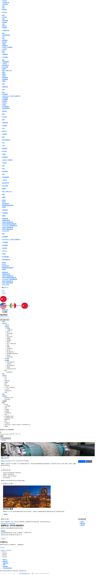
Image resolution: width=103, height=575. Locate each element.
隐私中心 (5, 559)
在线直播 (4, 27)
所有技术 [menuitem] (4, 396)
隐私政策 (5, 561)
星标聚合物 (5, 86)
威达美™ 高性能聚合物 (7, 227)
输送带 (4, 440)
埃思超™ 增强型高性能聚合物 (9, 224)
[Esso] (4, 556)
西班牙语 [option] (19, 305)
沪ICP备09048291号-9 (24, 573)
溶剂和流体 (5, 77)
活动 (3, 24)
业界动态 (82, 525)
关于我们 (4, 17)
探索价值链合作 (6, 108)
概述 (3, 15)
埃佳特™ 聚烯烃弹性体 (7, 229)
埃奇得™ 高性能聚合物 (7, 222)
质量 (3, 18)
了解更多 (5, 514)
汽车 (3, 38)
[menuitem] (5, 287)
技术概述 (4, 22)
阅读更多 (3, 531)
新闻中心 (4, 25)
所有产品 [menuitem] (4, 323)
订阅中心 (4, 103)
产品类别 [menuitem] (6, 326)
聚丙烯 (4, 207)
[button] (4, 299)
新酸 (3, 72)
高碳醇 (4, 68)
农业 (3, 36)
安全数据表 (5, 99)
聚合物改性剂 (5, 203)
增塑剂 (4, 74)
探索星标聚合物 (6, 220)
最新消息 (82, 523)
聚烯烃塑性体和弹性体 (7, 205)
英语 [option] (8, 305)
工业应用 (4, 49)
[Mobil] (4, 553)
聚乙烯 (4, 202)
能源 (3, 50)
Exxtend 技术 (5, 231)
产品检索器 (5, 97)
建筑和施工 (5, 40)
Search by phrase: (4, 434)
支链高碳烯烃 (5, 61)
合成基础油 (5, 54)
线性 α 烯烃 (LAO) (7, 70)
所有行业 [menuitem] (4, 375)
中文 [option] (29, 305)
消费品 (4, 43)
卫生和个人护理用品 (7, 47)
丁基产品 (4, 63)
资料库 (4, 104)
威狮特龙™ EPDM (5, 461)
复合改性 (4, 42)
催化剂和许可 (5, 65)
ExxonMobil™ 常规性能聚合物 (9, 225)
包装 (3, 52)
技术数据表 (5, 94)
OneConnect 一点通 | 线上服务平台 (11, 96)
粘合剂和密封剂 (6, 35)
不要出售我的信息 (7, 568)
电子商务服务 (5, 106)
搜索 (2, 436)
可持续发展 (5, 20)
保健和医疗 (5, 45)
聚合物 (4, 75)
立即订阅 (2, 547)
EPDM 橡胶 (5, 67)
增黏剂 (4, 81)
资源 (4, 564)
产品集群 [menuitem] (6, 360)
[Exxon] (4, 552)
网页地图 (5, 566)
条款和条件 (6, 563)
